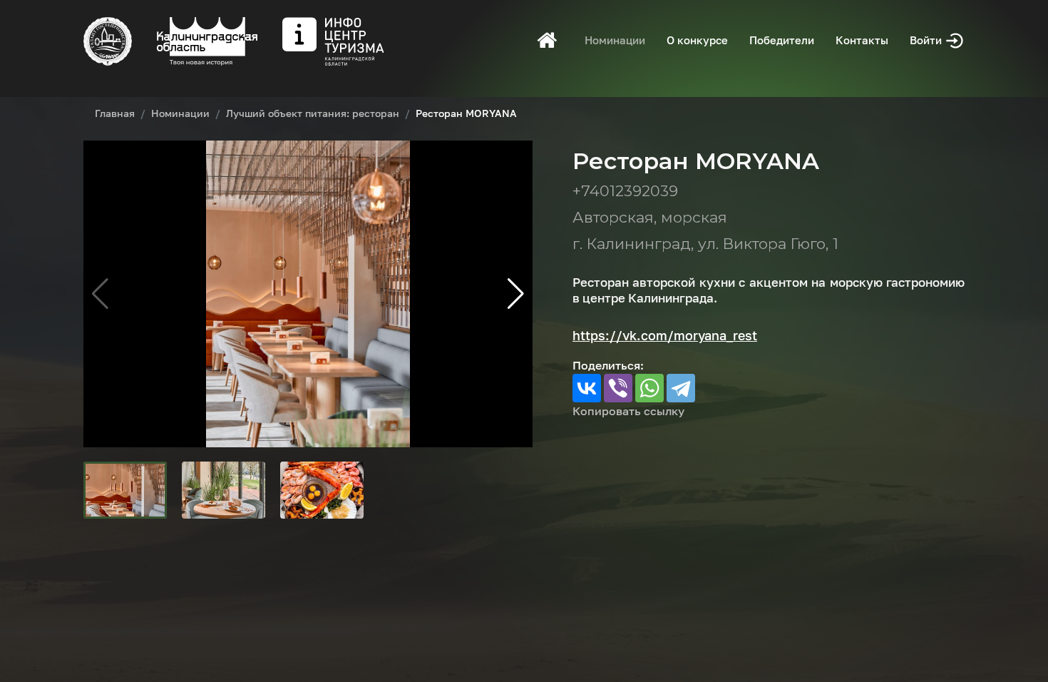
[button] (515, 294)
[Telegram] (681, 388)
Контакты (862, 40)
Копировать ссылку (628, 411)
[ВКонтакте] (586, 388)
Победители (781, 40)
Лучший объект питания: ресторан (312, 113)
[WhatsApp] (649, 388)
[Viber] (618, 388)
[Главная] (547, 40)
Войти (927, 40)
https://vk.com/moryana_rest (664, 335)
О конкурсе (697, 40)
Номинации (615, 40)
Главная (115, 113)
